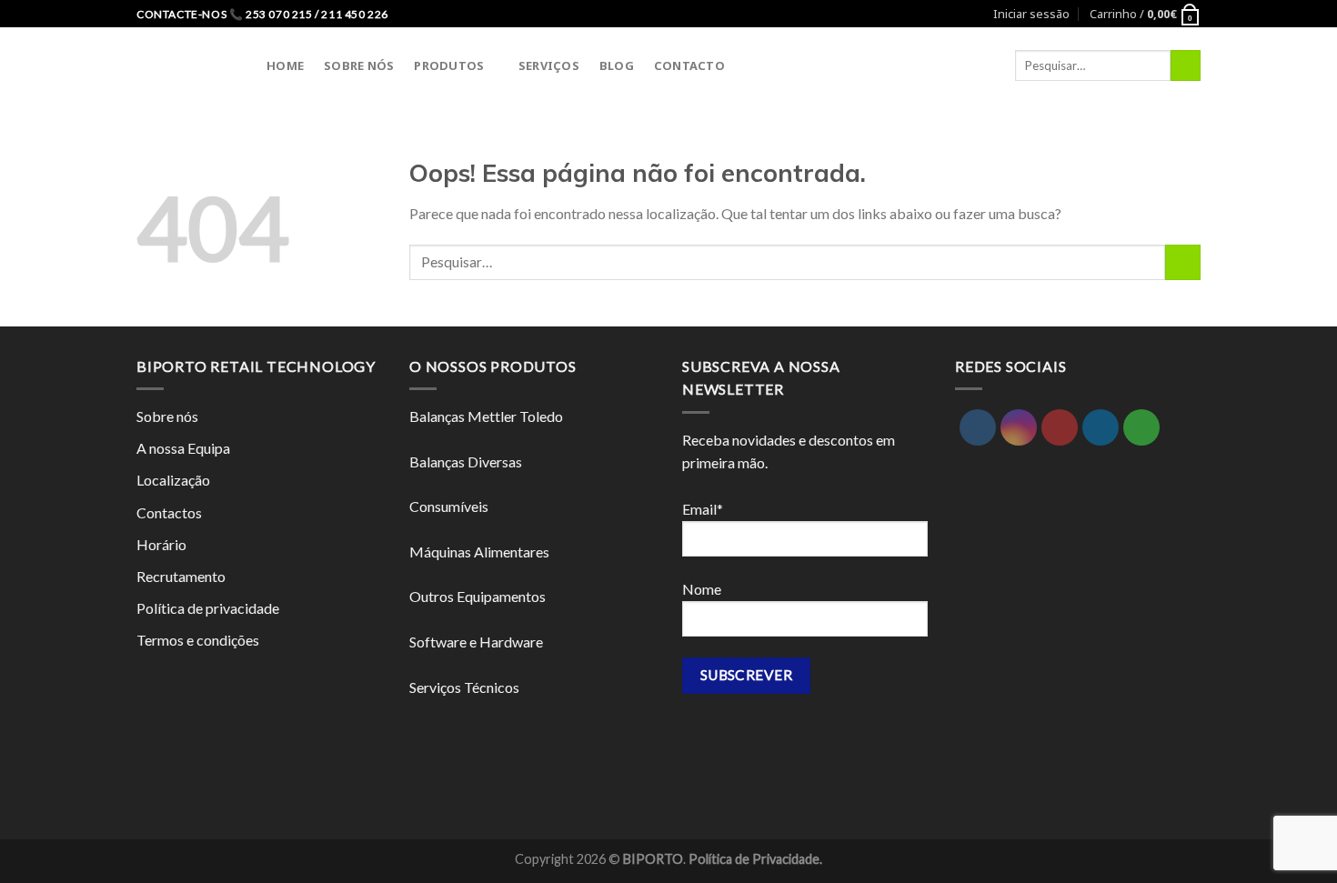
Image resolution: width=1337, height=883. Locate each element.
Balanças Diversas (465, 461)
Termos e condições (197, 639)
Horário (161, 544)
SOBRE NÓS (359, 65)
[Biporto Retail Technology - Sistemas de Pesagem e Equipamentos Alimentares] (187, 65)
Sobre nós (167, 416)
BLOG (616, 65)
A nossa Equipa (183, 448)
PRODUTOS (449, 65)
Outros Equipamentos (477, 596)
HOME (285, 65)
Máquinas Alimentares (479, 551)
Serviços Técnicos (464, 687)
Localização (173, 479)
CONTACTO (689, 65)
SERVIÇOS (548, 65)
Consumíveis (448, 506)
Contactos (169, 512)
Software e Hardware (476, 641)
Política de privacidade (207, 608)
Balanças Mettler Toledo (486, 416)
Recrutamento (181, 576)
